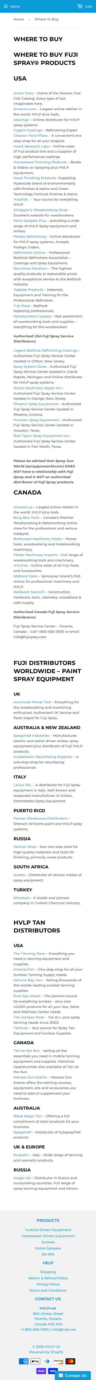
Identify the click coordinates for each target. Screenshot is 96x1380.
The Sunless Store (29, 1017)
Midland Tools (25, 576)
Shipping (48, 1272)
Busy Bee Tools (26, 517)
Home (19, 19)
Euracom (21, 1155)
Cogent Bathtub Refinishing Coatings (46, 350)
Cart (88, 6)
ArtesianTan (24, 969)
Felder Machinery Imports (35, 555)
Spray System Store (30, 366)
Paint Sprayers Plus (30, 220)
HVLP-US (52, 1346)
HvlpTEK (21, 199)
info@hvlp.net (64, 1329)
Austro (19, 875)
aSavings (21, 120)
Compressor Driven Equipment (48, 1236)
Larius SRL (22, 785)
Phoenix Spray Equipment (36, 404)
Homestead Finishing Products (40, 162)
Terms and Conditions (48, 1290)
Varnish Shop (25, 847)
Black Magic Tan (28, 1116)
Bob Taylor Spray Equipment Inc (41, 436)
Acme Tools (23, 93)
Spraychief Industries (31, 735)
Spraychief (22, 1132)
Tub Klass (22, 306)
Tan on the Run (27, 1051)
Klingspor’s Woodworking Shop (40, 210)
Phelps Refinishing (30, 236)
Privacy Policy (48, 1284)
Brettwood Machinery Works (38, 539)
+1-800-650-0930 (34, 1329)
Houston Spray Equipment (36, 420)
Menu (15, 6)
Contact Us (75, 1375)
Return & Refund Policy (48, 1278)
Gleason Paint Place (31, 135)
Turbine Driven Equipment (48, 1230)
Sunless (48, 1242)
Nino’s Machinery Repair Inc (37, 388)
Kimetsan (22, 898)
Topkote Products (28, 290)
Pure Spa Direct (27, 996)
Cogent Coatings (28, 130)
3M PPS (48, 1254)
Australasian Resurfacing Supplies (43, 757)
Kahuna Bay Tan (28, 980)
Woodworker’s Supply (32, 316)
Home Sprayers (48, 1248)
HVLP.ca (21, 565)
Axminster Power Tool (32, 702)
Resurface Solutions (30, 268)
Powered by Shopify (46, 1352)
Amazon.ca (23, 507)
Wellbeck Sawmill (29, 592)
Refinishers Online (29, 252)
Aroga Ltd (22, 1178)
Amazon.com (25, 109)
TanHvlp (21, 1028)
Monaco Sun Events (30, 1077)
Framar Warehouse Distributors (40, 818)
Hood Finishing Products (35, 178)
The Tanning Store (29, 953)
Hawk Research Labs (31, 146)
